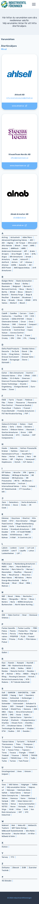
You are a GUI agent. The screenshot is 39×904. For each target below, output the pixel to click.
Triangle (22, 753)
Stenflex (29, 723)
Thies (18, 744)
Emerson (26, 378)
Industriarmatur (9, 483)
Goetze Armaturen (10, 432)
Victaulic (22, 807)
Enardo (23, 384)
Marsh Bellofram (23, 567)
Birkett (28, 292)
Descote (5, 351)
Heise (4, 457)
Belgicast (17, 286)
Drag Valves (14, 354)
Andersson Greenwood (12, 251)
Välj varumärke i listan (16, 787)
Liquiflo (23, 551)
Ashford (5, 262)
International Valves (11, 486)
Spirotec (28, 717)
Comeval (22, 324)
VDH (13, 801)
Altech (18, 246)
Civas (31, 322)
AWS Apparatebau (22, 268)
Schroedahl (18, 704)
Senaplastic (31, 706)
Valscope (11, 790)
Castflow (18, 316)
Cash (31, 313)
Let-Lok (30, 548)
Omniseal (33, 615)
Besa (22, 289)
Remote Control (18, 671)
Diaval (24, 351)
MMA (28, 583)
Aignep (10, 243)
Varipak (5, 801)
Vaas (4, 785)
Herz (29, 457)
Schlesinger (27, 698)
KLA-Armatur (22, 521)
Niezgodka (14, 599)
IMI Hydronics (18, 478)
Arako (32, 251)
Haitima (14, 451)
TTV (26, 758)
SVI (18, 731)
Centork (5, 319)
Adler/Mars (27, 237)
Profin (21, 639)
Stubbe (30, 728)
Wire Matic (30, 831)
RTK (27, 679)
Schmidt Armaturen (18, 701)
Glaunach (30, 430)
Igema (31, 472)
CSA (19, 338)
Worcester (6, 834)
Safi (4, 693)
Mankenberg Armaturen (25, 564)
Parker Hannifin (8, 628)
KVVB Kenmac (16, 535)
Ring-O (34, 674)
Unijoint (5, 774)
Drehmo (25, 354)
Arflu (34, 254)
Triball (31, 753)
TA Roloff (31, 742)
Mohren (5, 586)
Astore (15, 262)
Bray (4, 300)
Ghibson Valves (17, 430)
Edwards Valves (9, 376)
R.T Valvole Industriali (20, 682)
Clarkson (6, 324)
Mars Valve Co (18, 569)
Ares (27, 254)
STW (4, 731)
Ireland (32, 486)
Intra (24, 486)
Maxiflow (18, 572)
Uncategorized (8, 771)
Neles (18, 596)
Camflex (13, 313)
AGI (3, 243)
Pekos (4, 631)
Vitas (18, 809)
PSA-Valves (31, 639)
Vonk (26, 809)
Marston (5, 569)
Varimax (31, 798)
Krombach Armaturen (20, 529)
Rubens (5, 682)
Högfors (19, 459)
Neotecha (27, 596)
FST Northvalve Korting (12, 414)
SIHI (35, 709)
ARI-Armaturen (16, 257)
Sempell (20, 706)
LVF (18, 553)
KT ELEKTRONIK (24, 532)
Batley (25, 284)
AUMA (14, 265)
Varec (23, 798)
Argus (4, 257)
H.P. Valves (27, 462)
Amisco (5, 248)
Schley (5, 701)
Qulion (4, 652)
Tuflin (33, 758)
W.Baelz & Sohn (8, 836)
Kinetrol (26, 518)
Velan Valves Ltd (24, 801)
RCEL (13, 668)
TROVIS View (16, 758)
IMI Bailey (6, 475)
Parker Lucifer (24, 628)
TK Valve (29, 747)
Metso (24, 580)
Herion (12, 457)
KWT (27, 535)
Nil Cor (24, 599)
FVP (26, 414)
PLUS (23, 636)
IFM (24, 472)
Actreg (5, 237)
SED (12, 706)
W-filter (31, 834)
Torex (4, 753)
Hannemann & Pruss (11, 454)
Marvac (29, 569)
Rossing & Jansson (17, 677)
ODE (4, 615)
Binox (20, 292)
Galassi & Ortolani (9, 424)
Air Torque (21, 243)
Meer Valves (7, 578)
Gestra (5, 430)
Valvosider (25, 796)
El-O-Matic (15, 378)
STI (3, 726)
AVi (30, 265)
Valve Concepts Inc (10, 796)
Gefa (12, 427)
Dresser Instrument (10, 357)
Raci (4, 663)
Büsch (22, 303)
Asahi (15, 259)
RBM (4, 666)
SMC (12, 715)
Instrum (21, 483)
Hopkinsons (7, 462)
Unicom (27, 771)
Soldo (26, 715)
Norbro (5, 602)
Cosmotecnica (8, 335)
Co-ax (20, 335)
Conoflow (6, 327)
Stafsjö (5, 720)
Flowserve (20, 403)
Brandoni (16, 297)
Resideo (30, 671)
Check (29, 319)
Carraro (23, 313)
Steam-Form (17, 723)
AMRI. (23, 248)
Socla (18, 715)
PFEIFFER (14, 636)
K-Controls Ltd (24, 537)
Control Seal (19, 330)
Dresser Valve (27, 357)
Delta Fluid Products (11, 349)
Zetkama (6, 868)
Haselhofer (27, 454)
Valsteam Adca (23, 790)
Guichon (26, 435)
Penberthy (23, 631)
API (25, 251)
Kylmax (5, 537)
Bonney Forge (17, 295)
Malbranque (7, 564)
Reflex (21, 668)
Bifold (12, 292)
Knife (12, 526)
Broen (20, 300)
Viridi (11, 809)
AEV (31, 240)
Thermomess (7, 744)
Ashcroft (24, 259)
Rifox (18, 674)
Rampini (20, 663)
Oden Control (14, 615)
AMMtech (15, 248)
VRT (21, 812)
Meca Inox (26, 575)
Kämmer (5, 518)
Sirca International (24, 712)
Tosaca (13, 753)
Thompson (27, 744)
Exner (11, 389)
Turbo (4, 761)
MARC (4, 567)
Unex (19, 771)
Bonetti (5, 295)
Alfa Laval (32, 243)
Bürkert (13, 303)
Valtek (5, 793)
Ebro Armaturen (17, 373)
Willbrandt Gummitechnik (13, 831)
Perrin (4, 634)
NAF (4, 596)
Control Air (6, 330)
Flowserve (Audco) (23, 405)
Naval (10, 596)
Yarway (5, 857)
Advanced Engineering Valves (15, 240)
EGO (34, 376)
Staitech (15, 720)
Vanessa (14, 798)
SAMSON (12, 693)
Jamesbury (14, 502)
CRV (13, 338)
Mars (11, 567)
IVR (3, 492)
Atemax (28, 262)
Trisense (15, 755)
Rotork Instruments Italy (13, 679)
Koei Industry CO (24, 526)
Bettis (5, 292)
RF (3, 674)
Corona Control (17, 333)
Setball (5, 709)
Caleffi (5, 313)
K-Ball (13, 537)
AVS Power (7, 268)
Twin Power (23, 761)
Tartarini (21, 742)
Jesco (16, 505)
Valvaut (27, 793)
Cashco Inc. (7, 316)
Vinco (31, 807)
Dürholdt (5, 362)
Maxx (4, 575)
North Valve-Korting (23, 605)
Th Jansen (6, 747)
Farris (11, 400)
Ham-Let (24, 451)
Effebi (27, 376)
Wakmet (5, 825)
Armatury (6, 259)
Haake (5, 448)
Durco (24, 360)
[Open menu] (35, 4)
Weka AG (22, 825)
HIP (11, 459)
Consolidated (18, 327)
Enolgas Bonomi (21, 387)
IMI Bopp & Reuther (20, 475)
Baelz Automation (24, 281)
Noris (13, 602)
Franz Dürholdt (8, 411)
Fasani (20, 400)
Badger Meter (8, 281)
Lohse (31, 551)
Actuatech (15, 237)
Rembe (5, 671)
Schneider (6, 704)
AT (21, 262)
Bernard (27, 286)
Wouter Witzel (20, 834)
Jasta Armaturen (28, 502)
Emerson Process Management (15, 381)
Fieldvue (28, 400)
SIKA (4, 712)
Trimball (5, 755)
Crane (27, 335)
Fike (4, 403)
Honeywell (30, 459)
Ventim (5, 804)
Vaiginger (25, 785)
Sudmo (11, 731)
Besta (29, 289)
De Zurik (15, 351)
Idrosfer (17, 472)
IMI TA (17, 481)
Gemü (19, 427)
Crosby (5, 338)
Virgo (4, 809)
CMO (14, 324)
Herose (21, 457)
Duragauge (15, 360)
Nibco (4, 599)
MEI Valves (19, 578)
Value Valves (15, 793)
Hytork (18, 462)
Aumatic (23, 265)
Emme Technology (10, 384)
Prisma (12, 639)
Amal (25, 246)
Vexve (13, 807)
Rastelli (30, 663)
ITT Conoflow (24, 489)
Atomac (5, 265)
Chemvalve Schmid (10, 322)
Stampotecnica (28, 720)
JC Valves (6, 505)
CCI (26, 316)
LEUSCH (5, 551)
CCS (32, 316)
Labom (5, 548)
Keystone (16, 518)
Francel (27, 408)
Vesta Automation (27, 804)
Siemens (27, 709)
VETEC (5, 807)
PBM (35, 628)
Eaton (4, 373)
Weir (13, 825)
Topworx (26, 750)
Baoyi (17, 284)
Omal (24, 615)
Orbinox (5, 618)
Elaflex (5, 378)
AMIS (32, 246)
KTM (13, 532)
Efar (20, 376)
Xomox (5, 847)
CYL (25, 338)
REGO (28, 668)
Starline (5, 723)
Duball (4, 360)
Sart (21, 695)
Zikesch (16, 868)
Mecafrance (14, 575)
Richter (10, 674)
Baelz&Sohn (7, 284)
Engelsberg (7, 387)
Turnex (13, 761)
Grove (23, 432)
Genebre (28, 427)
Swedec (26, 731)
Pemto (13, 631)
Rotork (31, 677)
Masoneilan (7, 572)
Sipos (11, 712)
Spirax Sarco (16, 717)
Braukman (26, 297)
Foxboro (17, 408)
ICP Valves (6, 472)
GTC (18, 435)
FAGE (4, 400)
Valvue (5, 798)
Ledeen (13, 548)
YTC (12, 857)
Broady (12, 300)
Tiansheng (18, 747)
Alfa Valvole (7, 246)
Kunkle (5, 535)
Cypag (32, 338)
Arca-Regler (16, 254)
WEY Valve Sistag (19, 828)
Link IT (14, 551)
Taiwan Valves (8, 742)
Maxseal (27, 572)
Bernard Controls (9, 289)
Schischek (14, 698)
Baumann (6, 286)
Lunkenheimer (8, 553)
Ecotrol (29, 373)
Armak (28, 257)
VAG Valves (14, 785)
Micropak (6, 583)
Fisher (11, 403)
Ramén (11, 663)
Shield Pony (16, 709)
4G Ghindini (6, 881)
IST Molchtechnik (9, 489)
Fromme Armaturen (25, 411)
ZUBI (24, 868)
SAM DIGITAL (23, 693)
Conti (29, 327)
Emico (33, 381)
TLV (3, 750)
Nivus (31, 599)
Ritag (4, 677)
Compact (33, 324)
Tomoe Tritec (14, 750)
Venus (13, 804)
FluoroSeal (6, 408)
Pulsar (4, 642)
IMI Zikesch (27, 481)
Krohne (5, 529)
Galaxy (23, 424)
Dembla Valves (28, 349)
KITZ (12, 521)
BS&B (28, 300)
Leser (22, 548)
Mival (14, 583)
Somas (5, 717)
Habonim (14, 448)
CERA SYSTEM (18, 319)
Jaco (4, 502)
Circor (23, 322)
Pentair (33, 631)
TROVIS (25, 755)
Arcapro (5, 254)
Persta (13, 634)
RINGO (26, 674)
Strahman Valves (15, 726)
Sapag (13, 695)
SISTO (4, 715)
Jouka (24, 505)
